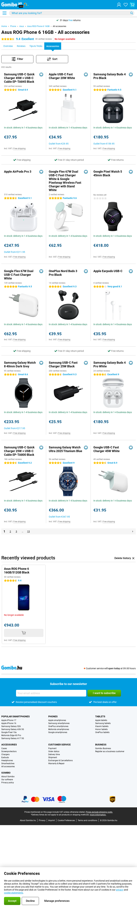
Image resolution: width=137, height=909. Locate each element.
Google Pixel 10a (9, 732)
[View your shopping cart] (132, 5)
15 (28, 531)
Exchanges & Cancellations (60, 760)
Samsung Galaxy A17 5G (12, 738)
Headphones (7, 760)
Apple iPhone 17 (8, 720)
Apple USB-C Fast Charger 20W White (62, 76)
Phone (13, 26)
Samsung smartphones (59, 723)
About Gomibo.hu (28, 820)
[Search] (131, 13)
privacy (119, 889)
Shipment (52, 757)
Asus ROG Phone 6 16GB (38, 26)
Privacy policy (7, 782)
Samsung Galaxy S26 (11, 726)
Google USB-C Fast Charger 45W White (106, 449)
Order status (53, 751)
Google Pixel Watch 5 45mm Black (107, 173)
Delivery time (54, 754)
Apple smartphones (57, 720)
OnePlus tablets (102, 732)
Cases (4, 748)
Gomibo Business (103, 748)
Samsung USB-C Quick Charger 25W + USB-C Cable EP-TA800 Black (19, 451)
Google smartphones (57, 732)
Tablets (100, 716)
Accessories (9, 744)
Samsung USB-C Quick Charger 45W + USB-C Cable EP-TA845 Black (19, 77)
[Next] (133, 531)
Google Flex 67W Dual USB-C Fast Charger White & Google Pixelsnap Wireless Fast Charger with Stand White (65, 181)
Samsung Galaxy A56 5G (12, 729)
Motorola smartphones (58, 729)
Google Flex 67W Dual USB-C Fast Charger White (18, 274)
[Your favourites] (125, 5)
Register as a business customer (109, 751)
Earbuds (5, 757)
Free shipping (19, 148)
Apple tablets (101, 720)
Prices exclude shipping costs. (99, 812)
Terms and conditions (87, 820)
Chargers (5, 754)
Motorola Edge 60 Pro (11, 735)
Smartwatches (7, 763)
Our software (7, 779)
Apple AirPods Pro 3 (17, 171)
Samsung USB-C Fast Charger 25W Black (63, 364)
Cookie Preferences (66, 820)
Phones (53, 716)
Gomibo (6, 772)
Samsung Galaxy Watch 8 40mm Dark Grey (20, 364)
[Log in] (119, 5)
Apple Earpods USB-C (107, 271)
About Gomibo (8, 776)
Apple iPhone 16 (8, 723)
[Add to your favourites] (41, 74)
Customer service (59, 744)
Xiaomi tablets (101, 726)
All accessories (59, 26)
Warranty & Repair (56, 763)
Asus (21, 26)
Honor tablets (101, 729)
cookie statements (13, 892)
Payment (52, 748)
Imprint (51, 820)
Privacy (42, 820)
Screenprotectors (9, 751)
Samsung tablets (103, 723)
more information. (98, 815)
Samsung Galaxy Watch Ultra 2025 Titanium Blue (65, 449)
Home (4, 26)
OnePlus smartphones (58, 726)
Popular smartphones (15, 716)
